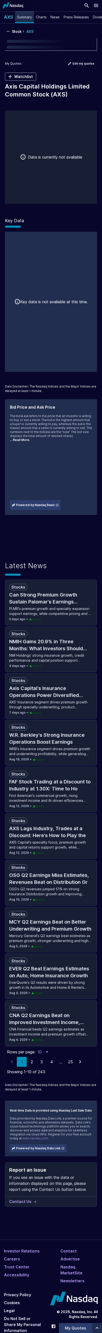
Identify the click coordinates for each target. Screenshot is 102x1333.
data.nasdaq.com (35, 1138)
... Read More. (20, 440)
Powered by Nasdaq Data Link (38, 1148)
